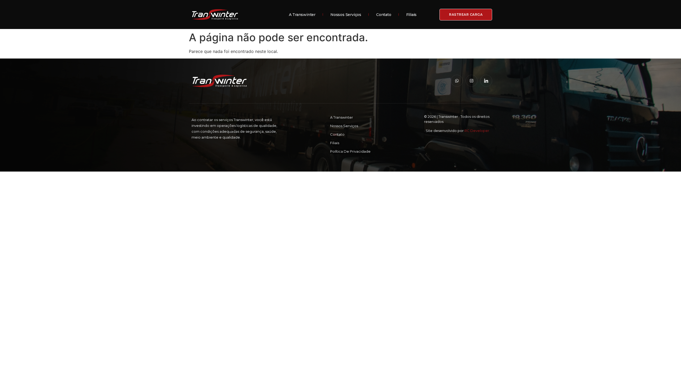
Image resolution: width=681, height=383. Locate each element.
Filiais (411, 14)
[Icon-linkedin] (486, 81)
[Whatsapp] (457, 81)
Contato (383, 14)
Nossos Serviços (345, 14)
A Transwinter (302, 14)
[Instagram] (471, 81)
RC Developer (476, 130)
